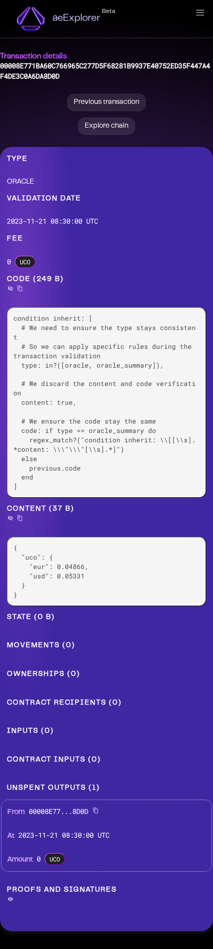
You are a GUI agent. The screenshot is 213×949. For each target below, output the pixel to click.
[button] (200, 13)
